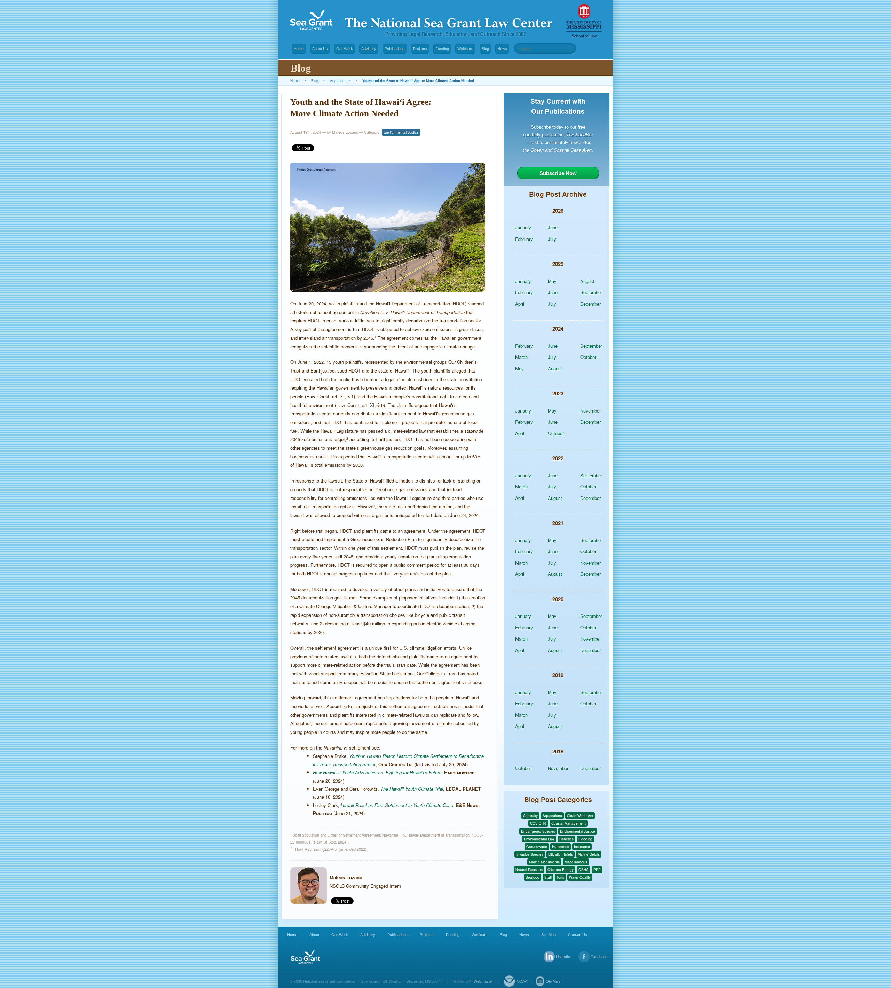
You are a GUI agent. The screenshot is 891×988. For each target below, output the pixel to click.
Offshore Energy (560, 869)
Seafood (532, 877)
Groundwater (536, 846)
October (588, 357)
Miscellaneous (576, 862)
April (519, 303)
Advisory (368, 49)
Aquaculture (552, 815)
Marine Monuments (544, 862)
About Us (320, 49)
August (587, 281)
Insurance (582, 846)
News (502, 49)
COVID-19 (538, 823)
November (590, 410)
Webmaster (483, 981)
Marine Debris (589, 854)
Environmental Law (539, 839)
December (590, 303)
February (524, 239)
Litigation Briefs (560, 854)
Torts (560, 877)
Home (299, 49)
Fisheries (566, 839)
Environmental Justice (401, 132)
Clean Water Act (580, 815)
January (523, 227)
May (552, 281)
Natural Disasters (529, 869)
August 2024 (340, 80)
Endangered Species (538, 831)
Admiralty (530, 815)
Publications (395, 49)
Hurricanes (560, 846)
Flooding (585, 839)
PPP (597, 869)
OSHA (583, 869)
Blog (485, 49)
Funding (442, 49)
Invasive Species (529, 854)
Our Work (344, 49)
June (553, 227)
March (521, 357)
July (552, 239)
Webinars (465, 49)
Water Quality (580, 877)
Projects (420, 49)
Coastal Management (568, 823)
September (591, 292)
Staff (548, 877)
